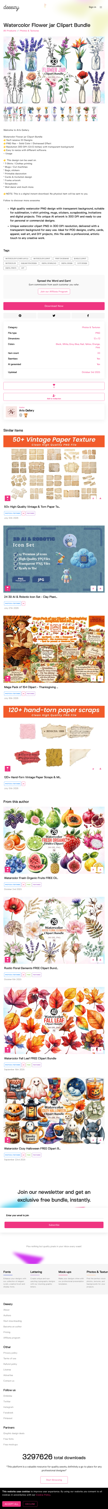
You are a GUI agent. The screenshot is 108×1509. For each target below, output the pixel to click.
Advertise (8, 1375)
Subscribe (54, 1225)
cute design (82, 263)
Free (28, 884)
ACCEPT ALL (11, 1504)
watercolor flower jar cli (16, 258)
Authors (7, 1315)
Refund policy (10, 1364)
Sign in (92, 7)
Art (22, 268)
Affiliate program (11, 1338)
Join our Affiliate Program (54, 292)
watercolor (10, 263)
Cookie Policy (43, 1495)
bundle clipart (80, 258)
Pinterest (7, 1418)
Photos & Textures (29, 31)
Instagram (8, 1407)
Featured (30, 513)
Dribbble (7, 1396)
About (6, 1310)
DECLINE (30, 1504)
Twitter (7, 1402)
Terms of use (9, 1359)
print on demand (62, 258)
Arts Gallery (26, 410)
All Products (10, 31)
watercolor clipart (41, 258)
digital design (66, 263)
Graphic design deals (13, 1433)
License (7, 1370)
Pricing (6, 1332)
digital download (49, 263)
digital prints (10, 268)
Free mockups (10, 1445)
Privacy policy (10, 1353)
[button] (100, 7)
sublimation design (29, 263)
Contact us (8, 1381)
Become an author (12, 1327)
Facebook (8, 1413)
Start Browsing (54, 1480)
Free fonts (8, 1439)
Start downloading (12, 1321)
